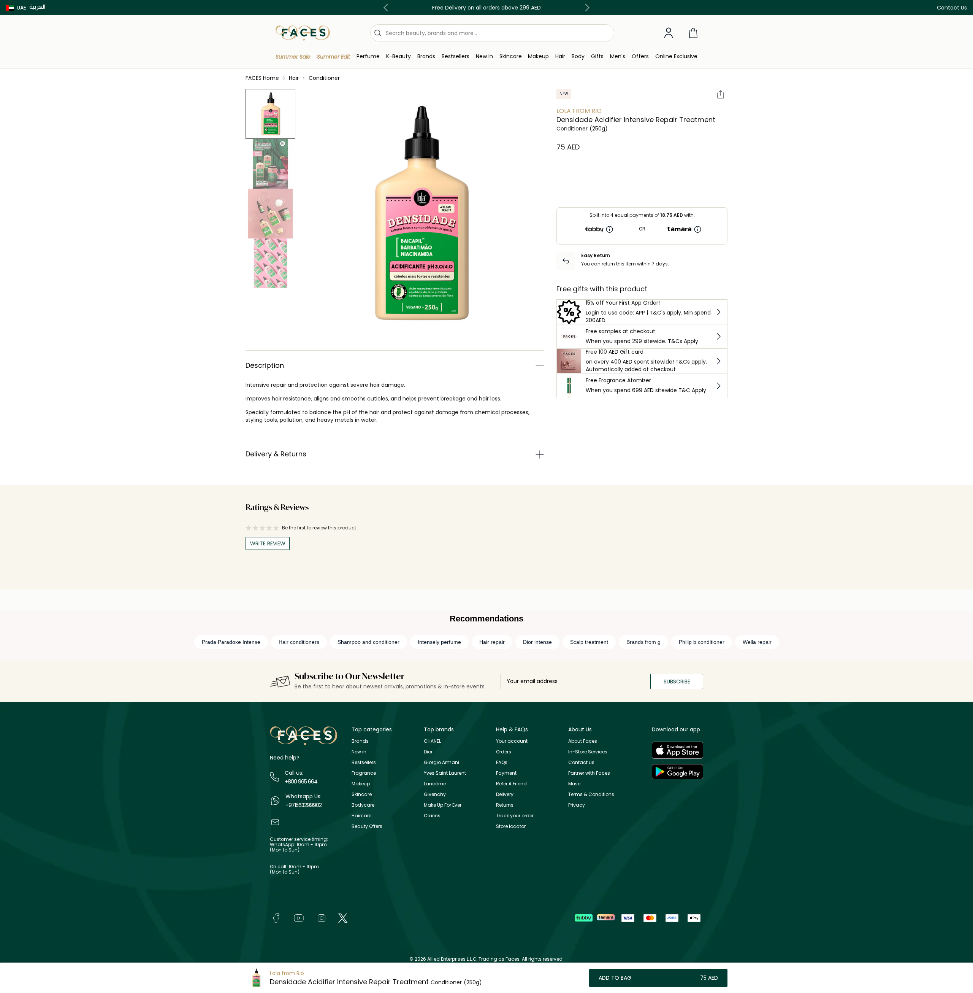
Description (265, 365)
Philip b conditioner (701, 642)
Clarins (432, 815)
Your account (512, 741)
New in (359, 751)
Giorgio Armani (441, 762)
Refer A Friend (511, 783)
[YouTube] (299, 918)
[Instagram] (321, 918)
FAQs (501, 762)
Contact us (581, 762)
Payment (506, 773)
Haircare (361, 815)
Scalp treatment (589, 642)
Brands (360, 741)
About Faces (582, 741)
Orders (503, 751)
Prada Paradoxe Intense (231, 642)
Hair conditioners (299, 642)
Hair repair (492, 642)
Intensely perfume (439, 642)
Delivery (504, 794)
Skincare (362, 794)
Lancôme (435, 783)
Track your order (515, 815)
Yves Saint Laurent (445, 773)
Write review (267, 543)
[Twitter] (342, 918)
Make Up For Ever (442, 805)
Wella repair (757, 642)
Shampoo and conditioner (368, 642)
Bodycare (363, 805)
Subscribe (677, 681)
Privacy (576, 805)
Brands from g (643, 642)
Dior (428, 751)
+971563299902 (303, 805)
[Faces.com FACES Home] (303, 32)
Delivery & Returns (276, 454)
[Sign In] (668, 33)
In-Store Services (587, 751)
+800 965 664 (301, 781)
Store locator (511, 826)
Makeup (361, 783)
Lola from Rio (579, 110)
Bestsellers (364, 762)
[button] (16, 7)
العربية (37, 6)
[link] (426, 56)
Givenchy (435, 794)
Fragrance (364, 773)
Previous (387, 7)
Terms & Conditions (591, 794)
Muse (574, 783)
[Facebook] (276, 918)
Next (586, 7)
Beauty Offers (367, 826)
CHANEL (432, 741)
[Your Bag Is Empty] (693, 33)
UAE (21, 7)
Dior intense (537, 642)
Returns (504, 805)
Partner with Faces (589, 773)
